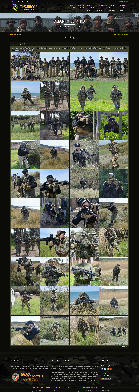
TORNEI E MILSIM (57, 387)
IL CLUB (33, 387)
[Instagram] (124, 1)
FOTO (73, 387)
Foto (15, 34)
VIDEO (77, 387)
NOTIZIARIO (67, 387)
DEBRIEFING (84, 387)
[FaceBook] (120, 1)
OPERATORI (40, 387)
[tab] (69, 44)
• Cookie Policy (105, 373)
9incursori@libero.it (108, 366)
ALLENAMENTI (48, 387)
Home (11, 34)
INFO (97, 387)
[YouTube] (127, 1)
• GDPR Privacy (105, 375)
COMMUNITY (104, 387)
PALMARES (92, 387)
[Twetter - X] (122, 1)
